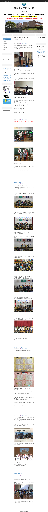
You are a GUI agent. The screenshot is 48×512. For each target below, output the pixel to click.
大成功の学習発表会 (18, 182)
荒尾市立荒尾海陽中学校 (7, 78)
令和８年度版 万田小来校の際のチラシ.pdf (41, 52)
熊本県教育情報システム (7, 75)
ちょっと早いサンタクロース (19, 117)
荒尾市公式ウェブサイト (7, 77)
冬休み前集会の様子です (18, 42)
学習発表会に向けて (18, 473)
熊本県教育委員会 (6, 74)
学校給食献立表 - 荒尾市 (7, 80)
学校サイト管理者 (24, 43)
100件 (21, 39)
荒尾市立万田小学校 (7, 1)
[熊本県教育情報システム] (6, 93)
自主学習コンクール (18, 347)
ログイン (44, 1)
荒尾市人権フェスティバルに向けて (21, 413)
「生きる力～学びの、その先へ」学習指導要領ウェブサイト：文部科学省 (7, 69)
